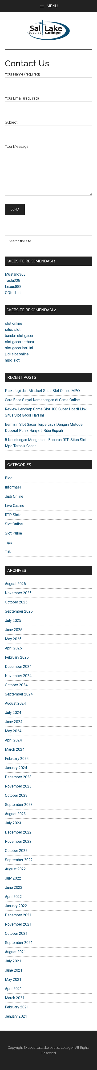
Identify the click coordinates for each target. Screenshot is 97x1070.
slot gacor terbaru (19, 342)
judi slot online (17, 354)
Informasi (13, 487)
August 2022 (15, 869)
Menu (52, 6)
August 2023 (15, 814)
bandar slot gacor (19, 335)
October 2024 (16, 685)
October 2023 (16, 795)
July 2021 (13, 961)
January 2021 (16, 1016)
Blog (8, 478)
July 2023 (13, 823)
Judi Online (14, 496)
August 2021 (15, 952)
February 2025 (17, 657)
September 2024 (19, 694)
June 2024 (13, 722)
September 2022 (19, 860)
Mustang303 (15, 274)
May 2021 (13, 979)
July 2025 (13, 620)
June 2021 (13, 970)
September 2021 (19, 942)
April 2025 (13, 648)
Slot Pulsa (13, 533)
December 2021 (18, 915)
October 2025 (16, 602)
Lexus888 (13, 286)
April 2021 (13, 988)
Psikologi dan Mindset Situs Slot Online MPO (42, 390)
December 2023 (18, 777)
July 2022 (13, 878)
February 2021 (17, 1007)
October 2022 (16, 850)
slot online (13, 323)
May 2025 (13, 639)
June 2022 (13, 887)
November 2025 (18, 593)
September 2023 (19, 804)
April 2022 (13, 896)
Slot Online (14, 524)
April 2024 (13, 740)
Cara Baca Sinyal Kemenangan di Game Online (42, 400)
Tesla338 (12, 280)
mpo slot (12, 360)
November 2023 (18, 786)
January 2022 (16, 906)
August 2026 (15, 583)
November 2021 (18, 924)
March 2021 (14, 998)
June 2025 (13, 630)
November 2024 (18, 676)
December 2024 (18, 666)
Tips (8, 542)
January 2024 (16, 768)
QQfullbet (13, 293)
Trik (8, 551)
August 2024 (15, 703)
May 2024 (13, 731)
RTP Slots (13, 515)
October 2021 (16, 933)
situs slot (12, 329)
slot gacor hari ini (19, 348)
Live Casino (14, 505)
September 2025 (19, 611)
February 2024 (17, 758)
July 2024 (13, 712)
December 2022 (18, 832)
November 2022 (18, 841)
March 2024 (14, 749)
